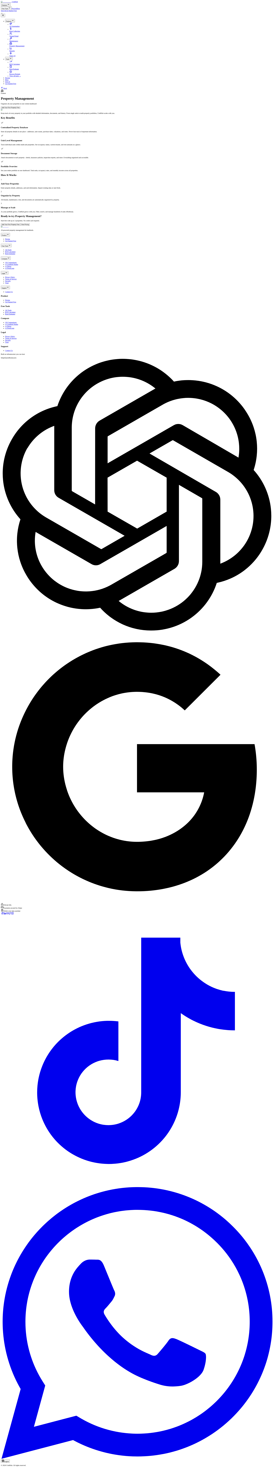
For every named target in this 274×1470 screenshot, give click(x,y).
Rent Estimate (14, 69)
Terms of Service (11, 279)
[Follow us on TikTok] (137, 1186)
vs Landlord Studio (11, 264)
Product (4, 235)
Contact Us (9, 292)
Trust (7, 283)
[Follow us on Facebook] (2, 914)
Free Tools (5, 9)
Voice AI (12, 56)
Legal (3, 273)
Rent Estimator (10, 254)
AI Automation (14, 26)
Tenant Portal (13, 36)
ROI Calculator (14, 64)
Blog (18, 9)
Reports (12, 51)
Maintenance (13, 41)
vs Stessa (8, 266)
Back (5, 88)
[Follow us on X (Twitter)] (10, 914)
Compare (4, 259)
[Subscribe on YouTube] (7, 914)
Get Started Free (11, 11)
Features (4, 5)
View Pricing (25, 224)
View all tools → (15, 76)
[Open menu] (2, 13)
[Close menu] (3, 15)
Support (4, 288)
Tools (7, 59)
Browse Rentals (14, 74)
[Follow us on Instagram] (12, 914)
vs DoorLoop (9, 268)
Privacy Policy (10, 277)
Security (8, 281)
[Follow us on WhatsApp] (137, 1458)
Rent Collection (14, 31)
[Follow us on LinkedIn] (4, 914)
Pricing (14, 9)
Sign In (3, 11)
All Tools (8, 250)
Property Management (16, 46)
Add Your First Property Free (10, 107)
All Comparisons (11, 262)
